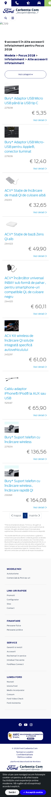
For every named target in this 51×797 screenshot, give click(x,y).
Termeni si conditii (24, 752)
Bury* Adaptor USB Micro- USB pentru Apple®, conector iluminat (24, 146)
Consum (10, 694)
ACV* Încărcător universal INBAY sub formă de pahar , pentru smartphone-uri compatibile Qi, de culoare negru (25, 287)
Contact (10, 608)
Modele (10, 55)
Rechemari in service (16, 655)
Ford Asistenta (14, 703)
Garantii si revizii (14, 647)
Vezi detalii (39, 120)
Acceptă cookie (34, 792)
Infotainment (15, 59)
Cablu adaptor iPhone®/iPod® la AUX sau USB (25, 393)
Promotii (11, 595)
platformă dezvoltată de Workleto (25, 761)
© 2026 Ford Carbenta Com (25, 748)
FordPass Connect (15, 664)
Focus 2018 (26, 55)
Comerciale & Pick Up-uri (18, 578)
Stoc (9, 604)
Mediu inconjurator (15, 690)
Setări (12, 792)
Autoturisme (13, 573)
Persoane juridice (15, 629)
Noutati (10, 681)
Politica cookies (24, 757)
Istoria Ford (12, 686)
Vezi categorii (24, 74)
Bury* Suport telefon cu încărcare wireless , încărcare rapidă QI (22, 485)
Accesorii (11, 651)
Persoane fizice (14, 625)
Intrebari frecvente (15, 660)
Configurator (13, 599)
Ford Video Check (15, 698)
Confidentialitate (25, 754)
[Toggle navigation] (12, 18)
